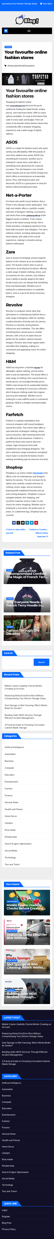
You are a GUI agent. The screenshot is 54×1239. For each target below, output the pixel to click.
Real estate (10, 830)
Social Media (11, 851)
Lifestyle (9, 823)
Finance (8, 795)
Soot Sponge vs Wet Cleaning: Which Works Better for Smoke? (25, 967)
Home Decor (11, 816)
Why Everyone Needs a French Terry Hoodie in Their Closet (24, 605)
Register (6, 1216)
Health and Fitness (14, 809)
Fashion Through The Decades (22, 632)
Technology (10, 857)
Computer (9, 768)
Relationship (11, 837)
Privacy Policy (9, 1229)
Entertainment (11, 782)
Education (9, 775)
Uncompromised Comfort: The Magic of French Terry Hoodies (26, 577)
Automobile (10, 754)
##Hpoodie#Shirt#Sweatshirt (20, 66)
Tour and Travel (12, 864)
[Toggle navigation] (29, 31)
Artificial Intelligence (14, 747)
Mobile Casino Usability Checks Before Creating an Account (25, 908)
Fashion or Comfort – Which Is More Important (38, 533)
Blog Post (6, 1223)
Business (9, 761)
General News (11, 802)
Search (8, 653)
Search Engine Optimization (18, 844)
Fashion (8, 47)
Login (4, 1210)
